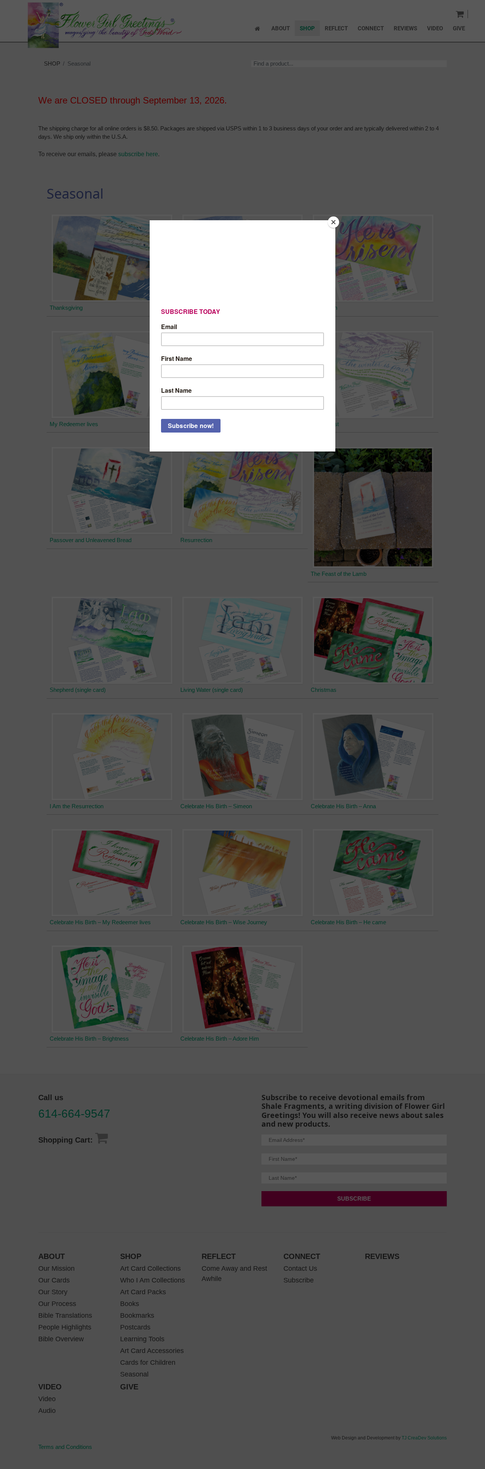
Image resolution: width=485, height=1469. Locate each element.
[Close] (333, 222)
